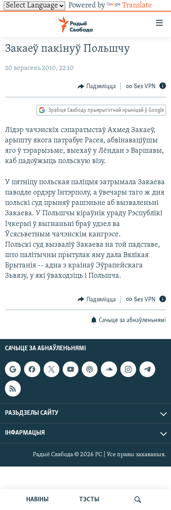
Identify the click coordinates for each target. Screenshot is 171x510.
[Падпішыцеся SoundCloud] (109, 369)
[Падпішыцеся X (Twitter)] (51, 369)
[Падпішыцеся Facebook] (32, 369)
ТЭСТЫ (89, 499)
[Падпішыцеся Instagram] (128, 369)
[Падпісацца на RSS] (13, 388)
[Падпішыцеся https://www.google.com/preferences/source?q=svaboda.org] (13, 369)
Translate (137, 6)
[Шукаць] (137, 499)
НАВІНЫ (37, 499)
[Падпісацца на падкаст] (90, 369)
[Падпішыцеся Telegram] (147, 369)
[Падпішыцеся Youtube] (70, 369)
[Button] (97, 86)
